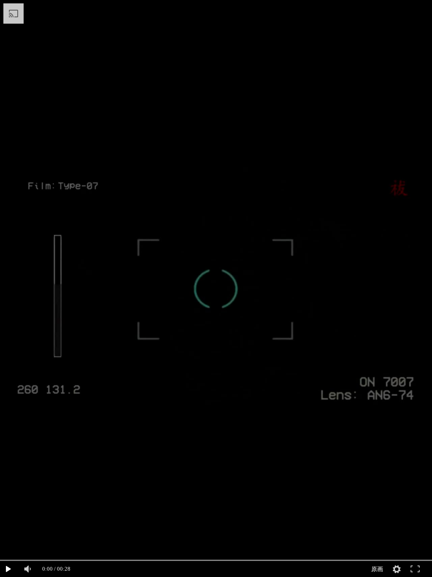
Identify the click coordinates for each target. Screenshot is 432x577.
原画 (377, 569)
